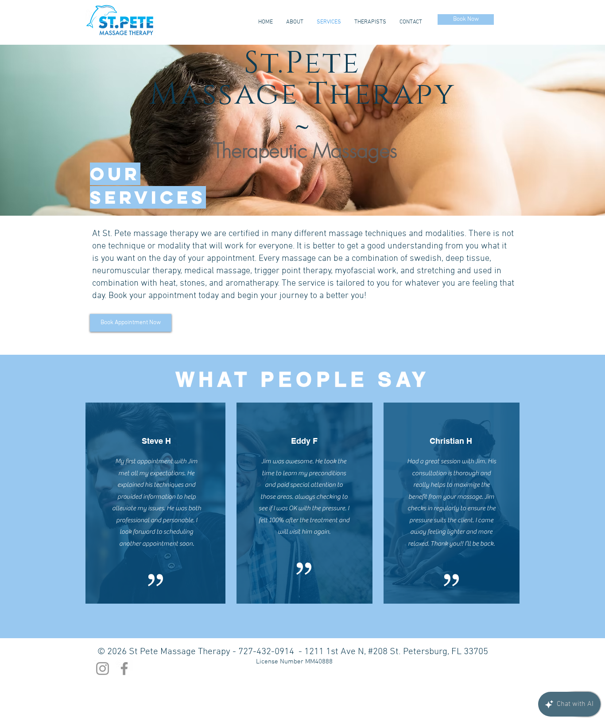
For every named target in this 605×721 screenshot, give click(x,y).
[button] (302, 130)
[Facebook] (124, 668)
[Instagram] (102, 668)
